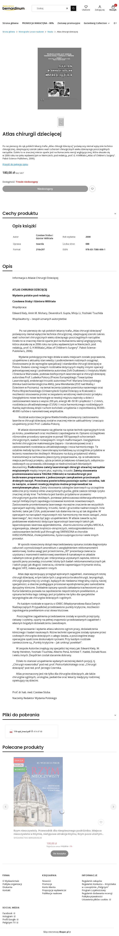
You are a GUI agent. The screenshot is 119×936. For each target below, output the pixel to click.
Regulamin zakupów (92, 880)
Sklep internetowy (56, 932)
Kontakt (6, 890)
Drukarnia (7, 887)
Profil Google (9, 919)
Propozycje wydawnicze (54, 890)
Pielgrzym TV (9, 922)
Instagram (7, 916)
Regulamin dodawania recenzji (97, 893)
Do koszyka (59, 853)
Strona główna (8, 31)
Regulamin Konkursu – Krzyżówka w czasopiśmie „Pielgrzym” (99, 886)
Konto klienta (48, 887)
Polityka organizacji (12, 884)
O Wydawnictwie (10, 880)
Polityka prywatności (92, 896)
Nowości (46, 880)
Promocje (47, 884)
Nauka (50, 31)
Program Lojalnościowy (94, 890)
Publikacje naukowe (52, 893)
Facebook (7, 913)
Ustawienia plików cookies (95, 899)
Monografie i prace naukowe (31, 31)
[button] (73, 8)
